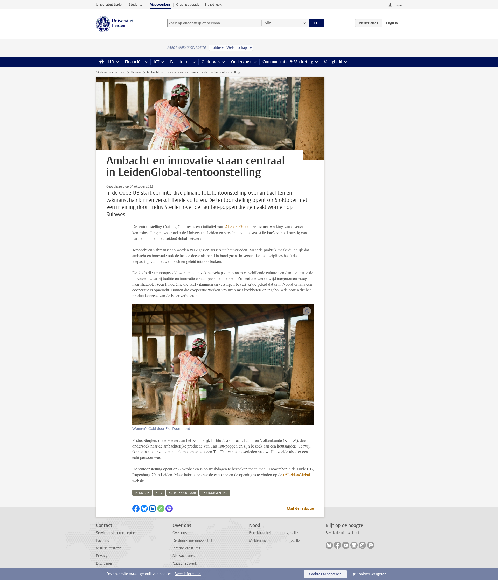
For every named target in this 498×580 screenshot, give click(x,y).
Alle (268, 23)
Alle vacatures (183, 555)
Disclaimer (104, 563)
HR (111, 61)
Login (398, 5)
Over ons (179, 532)
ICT (156, 61)
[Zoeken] (316, 23)
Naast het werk (184, 563)
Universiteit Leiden (109, 4)
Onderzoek (241, 61)
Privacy (101, 555)
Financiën (134, 61)
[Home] (100, 62)
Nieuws (136, 72)
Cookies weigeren (371, 574)
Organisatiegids (187, 4)
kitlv (159, 493)
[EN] (392, 23)
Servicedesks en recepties (116, 532)
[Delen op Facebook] (136, 508)
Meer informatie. (188, 573)
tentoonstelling (215, 493)
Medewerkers (160, 4)
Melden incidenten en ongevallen (275, 540)
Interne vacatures (186, 548)
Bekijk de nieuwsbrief (342, 532)
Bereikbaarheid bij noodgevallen (274, 532)
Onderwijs (211, 61)
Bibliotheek (213, 4)
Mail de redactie (300, 508)
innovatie (142, 493)
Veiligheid (333, 61)
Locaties (102, 540)
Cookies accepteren (325, 574)
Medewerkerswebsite (110, 72)
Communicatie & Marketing (287, 61)
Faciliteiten (180, 61)
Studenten (136, 4)
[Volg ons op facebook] (337, 545)
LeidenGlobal (239, 226)
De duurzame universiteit (192, 540)
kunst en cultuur (182, 493)
